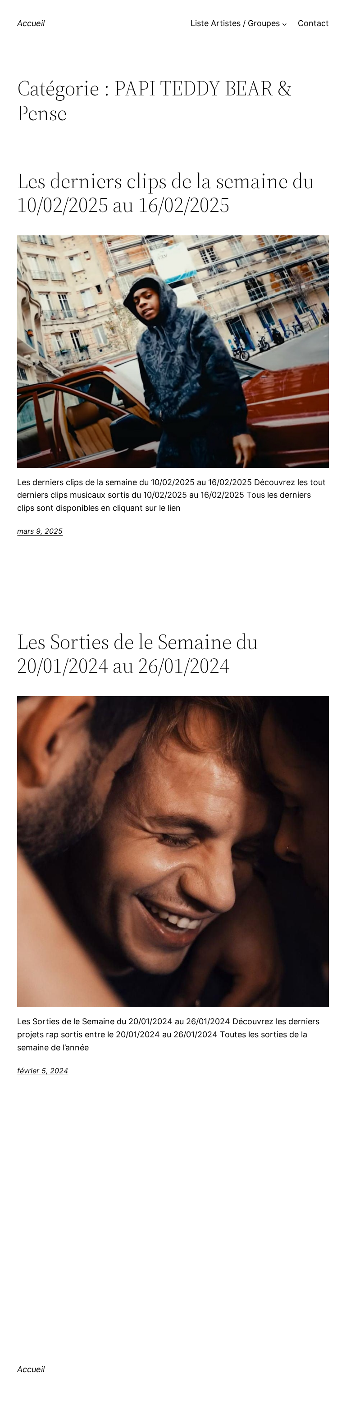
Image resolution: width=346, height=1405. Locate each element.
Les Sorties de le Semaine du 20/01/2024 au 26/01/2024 (137, 653)
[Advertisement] (173, 1226)
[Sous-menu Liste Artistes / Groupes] (284, 23)
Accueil (31, 23)
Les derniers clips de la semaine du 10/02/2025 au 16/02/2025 (165, 192)
